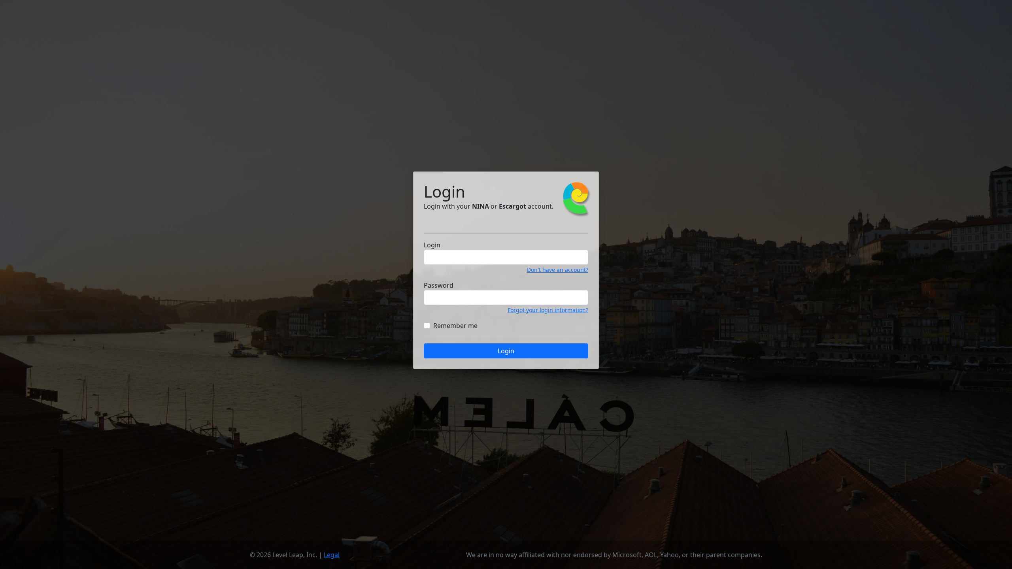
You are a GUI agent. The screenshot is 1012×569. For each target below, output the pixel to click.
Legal (332, 554)
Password (438, 285)
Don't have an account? (557, 269)
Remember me (455, 325)
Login (432, 245)
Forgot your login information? (548, 310)
